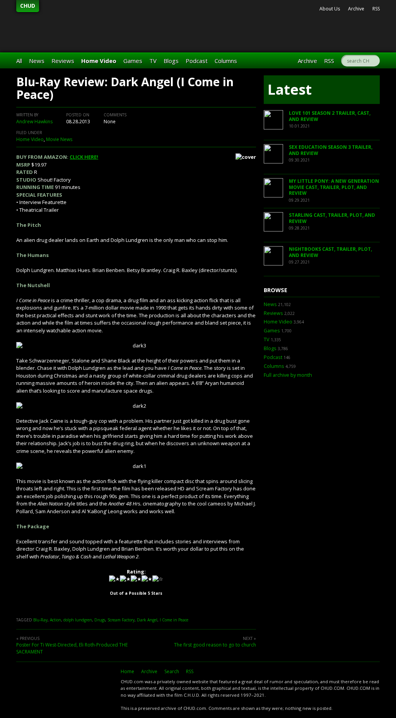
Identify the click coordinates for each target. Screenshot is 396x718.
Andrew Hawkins (34, 121)
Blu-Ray (40, 620)
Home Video (98, 61)
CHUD (27, 5)
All (19, 61)
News (36, 61)
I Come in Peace (174, 620)
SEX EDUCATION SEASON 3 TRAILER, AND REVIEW (330, 150)
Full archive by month (288, 375)
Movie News (59, 139)
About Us (329, 8)
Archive (356, 8)
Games (132, 61)
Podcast (197, 61)
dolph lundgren (77, 620)
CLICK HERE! (84, 156)
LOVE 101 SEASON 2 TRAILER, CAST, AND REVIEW (329, 116)
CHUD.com (64, 685)
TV (153, 61)
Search (171, 671)
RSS (376, 8)
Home (127, 671)
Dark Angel (147, 620)
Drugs (99, 620)
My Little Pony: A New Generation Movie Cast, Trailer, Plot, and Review (334, 187)
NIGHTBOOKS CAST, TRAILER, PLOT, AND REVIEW (330, 252)
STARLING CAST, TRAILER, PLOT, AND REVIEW (332, 218)
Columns (226, 61)
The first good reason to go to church (215, 644)
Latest (290, 89)
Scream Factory (121, 620)
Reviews (62, 61)
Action (55, 620)
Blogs (171, 61)
